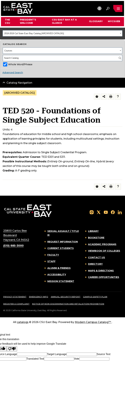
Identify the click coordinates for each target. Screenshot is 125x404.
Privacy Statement (14, 297)
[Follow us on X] (99, 212)
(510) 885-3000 (13, 245)
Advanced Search (12, 72)
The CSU (7, 21)
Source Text (103, 354)
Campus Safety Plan (95, 297)
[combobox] (62, 33)
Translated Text (35, 358)
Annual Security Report (65, 297)
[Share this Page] (104, 97)
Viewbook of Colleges (104, 250)
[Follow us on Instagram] (92, 212)
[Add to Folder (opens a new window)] (97, 97)
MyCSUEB (114, 21)
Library (93, 231)
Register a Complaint (16, 304)
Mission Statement (60, 281)
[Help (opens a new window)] (118, 97)
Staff (51, 261)
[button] (99, 8)
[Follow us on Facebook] (113, 212)
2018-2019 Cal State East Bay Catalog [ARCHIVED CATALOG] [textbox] (34, 33)
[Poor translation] (12, 348)
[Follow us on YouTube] (106, 212)
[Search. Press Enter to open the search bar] (108, 8)
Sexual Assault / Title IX (63, 233)
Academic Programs (102, 244)
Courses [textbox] (8, 50)
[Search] (120, 58)
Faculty (53, 254)
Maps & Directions (101, 270)
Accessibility (56, 274)
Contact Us (96, 257)
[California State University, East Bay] (28, 210)
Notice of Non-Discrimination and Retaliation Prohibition (68, 304)
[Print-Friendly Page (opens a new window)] (111, 97)
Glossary (96, 21)
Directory (95, 264)
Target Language (57, 354)
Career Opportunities (103, 277)
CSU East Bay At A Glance (64, 21)
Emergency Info (38, 297)
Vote (76, 358)
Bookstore (96, 237)
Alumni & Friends (59, 268)
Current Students (60, 248)
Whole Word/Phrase (20, 64)
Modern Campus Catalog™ (93, 322)
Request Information (62, 241)
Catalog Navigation (19, 82)
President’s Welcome (28, 21)
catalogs (22, 322)
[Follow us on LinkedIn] (120, 212)
